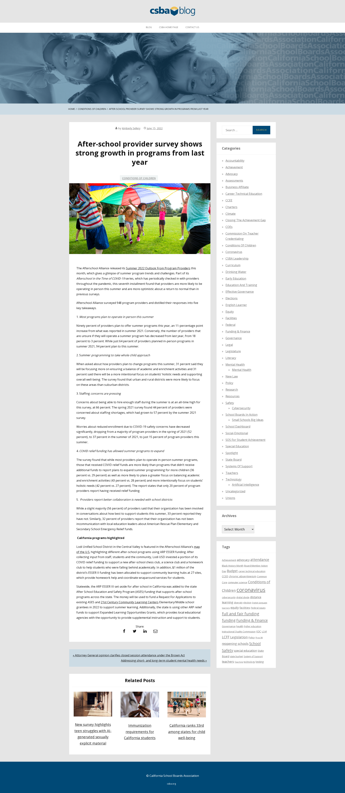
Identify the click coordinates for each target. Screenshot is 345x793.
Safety (230, 403)
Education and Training (241, 285)
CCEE (229, 200)
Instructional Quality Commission (239, 631)
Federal (230, 325)
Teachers (232, 473)
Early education (236, 278)
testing (260, 661)
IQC (258, 631)
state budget (236, 656)
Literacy (231, 358)
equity (230, 311)
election (247, 602)
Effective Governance (240, 292)
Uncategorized (235, 491)
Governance (234, 338)
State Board (234, 460)
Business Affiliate (237, 187)
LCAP (264, 631)
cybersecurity (241, 408)
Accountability (235, 161)
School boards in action (241, 415)
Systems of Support (239, 466)
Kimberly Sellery (131, 128)
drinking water (236, 272)
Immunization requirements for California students (139, 731)
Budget (232, 571)
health (239, 626)
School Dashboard (238, 426)
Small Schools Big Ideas (247, 420)
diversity (238, 602)
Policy (229, 383)
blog (149, 27)
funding (229, 620)
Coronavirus (234, 252)
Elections (232, 298)
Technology (234, 479)
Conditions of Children (139, 178)
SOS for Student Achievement (245, 440)
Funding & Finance (238, 331)
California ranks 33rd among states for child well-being (186, 731)
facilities (231, 318)
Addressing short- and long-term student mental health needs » (164, 660)
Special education (237, 446)
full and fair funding (240, 613)
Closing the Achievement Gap (246, 220)
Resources (233, 396)
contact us (192, 27)
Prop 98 (259, 637)
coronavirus (250, 589)
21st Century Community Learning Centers (129, 602)
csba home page (168, 27)
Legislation (239, 637)
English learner (236, 305)
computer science (237, 582)
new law (232, 376)
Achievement (234, 167)
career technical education (251, 571)
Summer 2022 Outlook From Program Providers (158, 268)
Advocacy (232, 174)
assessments (234, 180)
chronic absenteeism (242, 576)
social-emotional (237, 433)
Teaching (239, 662)
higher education (252, 626)
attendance (259, 559)
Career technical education (244, 194)
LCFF (225, 637)
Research (232, 390)
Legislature (233, 351)
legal (229, 345)
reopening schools (235, 643)
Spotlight (232, 453)
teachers (228, 661)
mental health (235, 365)
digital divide (242, 597)
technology (249, 661)
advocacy (243, 560)
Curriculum (233, 265)
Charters (231, 207)
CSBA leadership (237, 258)
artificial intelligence (245, 485)
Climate (231, 213)
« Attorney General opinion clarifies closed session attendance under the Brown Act (129, 655)
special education (245, 650)
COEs (229, 227)
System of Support (253, 656)
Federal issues (258, 607)
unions (230, 498)
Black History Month (232, 565)
